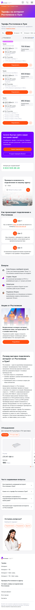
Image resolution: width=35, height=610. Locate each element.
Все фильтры (29, 38)
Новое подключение (17, 149)
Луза (8, 6)
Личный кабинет (6, 592)
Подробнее (16, 342)
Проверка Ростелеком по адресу (12, 581)
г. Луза (9, 185)
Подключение (9, 526)
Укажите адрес (10, 28)
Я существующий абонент (17, 154)
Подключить (15, 65)
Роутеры (5, 435)
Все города (4, 595)
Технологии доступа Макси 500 (11, 73)
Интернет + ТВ (18, 33)
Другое (28, 526)
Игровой (5, 100)
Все (3, 33)
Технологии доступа (8, 46)
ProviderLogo (7, 2)
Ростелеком (3, 6)
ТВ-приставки (14, 435)
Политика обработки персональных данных (11, 606)
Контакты (4, 598)
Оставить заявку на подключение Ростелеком (12, 585)
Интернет (9, 33)
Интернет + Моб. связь (8, 573)
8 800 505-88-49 (11, 168)
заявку (15, 225)
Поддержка (19, 526)
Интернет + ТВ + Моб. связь (9, 576)
